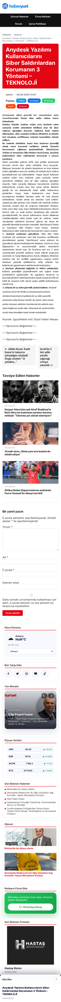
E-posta (8, 570)
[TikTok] (44, 673)
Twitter (21, 100)
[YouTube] (35, 673)
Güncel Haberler (20, 16)
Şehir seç (13, 645)
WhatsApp (48, 100)
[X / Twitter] (17, 673)
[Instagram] (26, 673)
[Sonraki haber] (51, 696)
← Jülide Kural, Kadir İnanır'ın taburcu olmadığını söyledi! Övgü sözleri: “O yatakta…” (17, 355)
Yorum (7, 526)
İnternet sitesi (10, 582)
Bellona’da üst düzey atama (20, 789)
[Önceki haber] (44, 696)
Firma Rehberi (43, 16)
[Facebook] (8, 673)
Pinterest (23, 106)
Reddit (11, 106)
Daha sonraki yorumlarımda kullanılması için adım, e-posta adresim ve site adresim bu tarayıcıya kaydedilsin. (29, 603)
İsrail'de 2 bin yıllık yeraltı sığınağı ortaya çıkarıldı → (46, 357)
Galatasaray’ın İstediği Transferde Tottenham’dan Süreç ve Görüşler (31, 803)
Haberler (6, 34)
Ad (5, 557)
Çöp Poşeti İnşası (15, 798)
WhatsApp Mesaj (30, 907)
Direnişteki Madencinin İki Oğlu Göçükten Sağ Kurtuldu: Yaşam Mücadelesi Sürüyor (30, 794)
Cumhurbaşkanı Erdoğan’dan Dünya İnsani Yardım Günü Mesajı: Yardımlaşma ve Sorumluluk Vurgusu (31, 811)
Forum (18, 23)
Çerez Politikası (37, 23)
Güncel (17, 34)
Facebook (34, 100)
